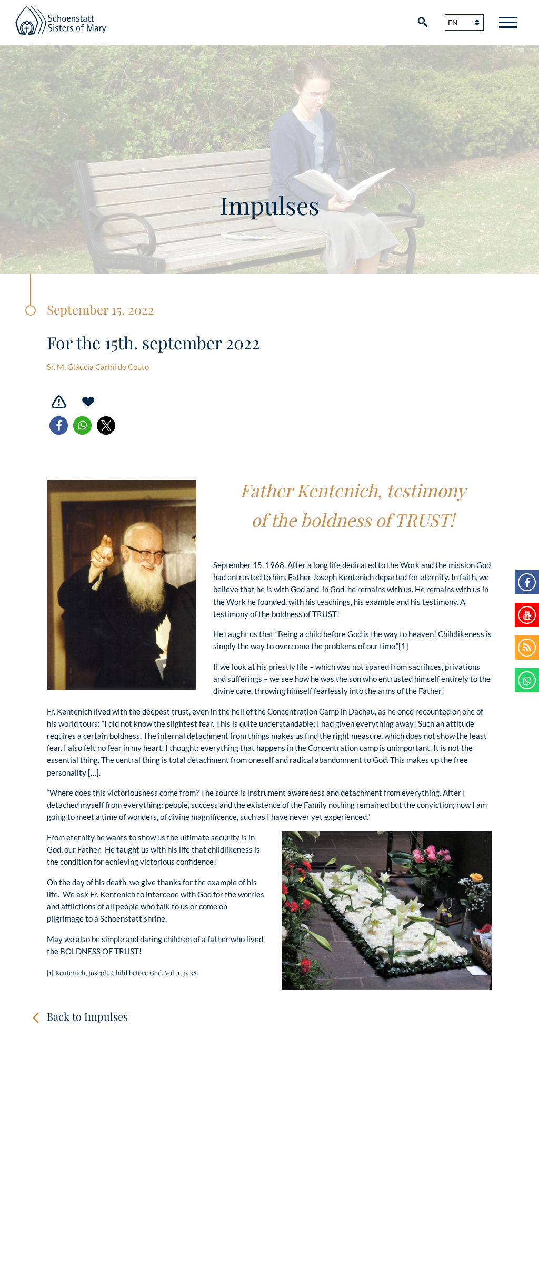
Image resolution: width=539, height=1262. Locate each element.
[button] (58, 425)
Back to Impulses (87, 1016)
